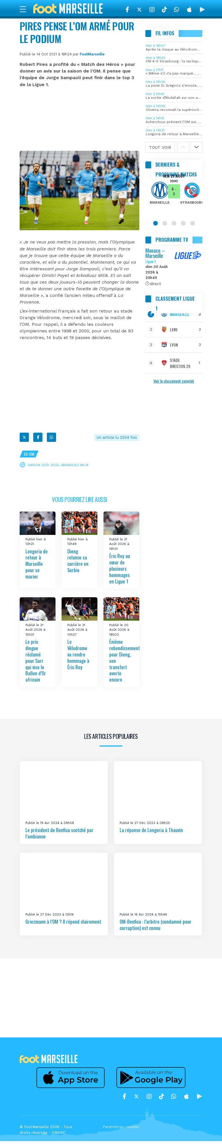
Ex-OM (29, 454)
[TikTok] (164, 9)
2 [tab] (164, 223)
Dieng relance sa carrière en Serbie (77, 561)
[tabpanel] (173, 193)
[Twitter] (139, 9)
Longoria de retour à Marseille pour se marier (36, 564)
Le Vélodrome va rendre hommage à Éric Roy (78, 654)
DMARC (58, 1132)
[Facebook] (127, 9)
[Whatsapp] (51, 437)
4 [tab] (183, 223)
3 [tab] (174, 223)
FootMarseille (92, 54)
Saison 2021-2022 (43, 465)
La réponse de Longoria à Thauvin (151, 830)
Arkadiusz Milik (74, 465)
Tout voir (160, 147)
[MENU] (26, 9)
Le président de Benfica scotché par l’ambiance (59, 833)
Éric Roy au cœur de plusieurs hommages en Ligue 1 (119, 568)
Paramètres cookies (121, 1127)
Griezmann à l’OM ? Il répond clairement (63, 921)
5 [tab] (192, 223)
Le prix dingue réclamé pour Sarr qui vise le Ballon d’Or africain (35, 660)
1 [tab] (155, 223)
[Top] (206, 1131)
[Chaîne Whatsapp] (176, 9)
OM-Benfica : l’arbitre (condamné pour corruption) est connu (155, 924)
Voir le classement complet (173, 381)
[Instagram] (152, 9)
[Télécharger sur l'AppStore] (189, 9)
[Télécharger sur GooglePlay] (202, 9)
